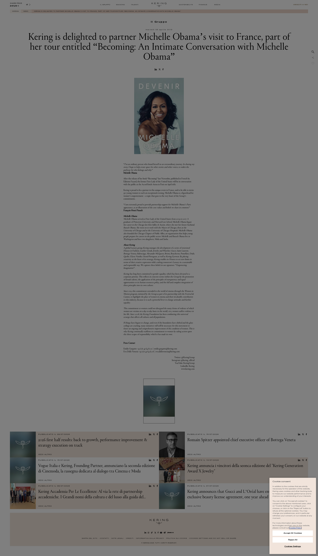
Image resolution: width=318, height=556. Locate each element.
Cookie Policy (295, 528)
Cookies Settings (292, 546)
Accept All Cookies (293, 533)
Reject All (292, 540)
